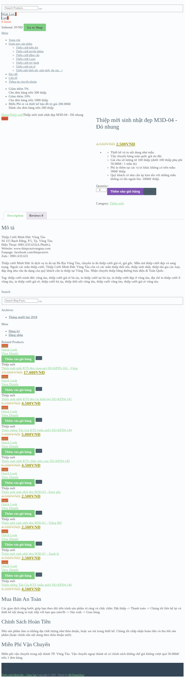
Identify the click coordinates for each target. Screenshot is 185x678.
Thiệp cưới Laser (25, 59)
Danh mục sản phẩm (20, 43)
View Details (9, 353)
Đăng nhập (16, 335)
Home (5, 115)
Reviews (36, 215)
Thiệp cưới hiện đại (27, 47)
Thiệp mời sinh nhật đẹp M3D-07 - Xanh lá (30, 554)
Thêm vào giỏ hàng (125, 191)
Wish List (9, 14)
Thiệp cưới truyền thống (30, 51)
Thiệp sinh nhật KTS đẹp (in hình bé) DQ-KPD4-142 (36, 399)
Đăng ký (14, 331)
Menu (4, 33)
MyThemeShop (76, 675)
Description (15, 215)
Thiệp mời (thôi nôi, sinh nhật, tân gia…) (39, 70)
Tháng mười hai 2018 (23, 317)
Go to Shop (35, 27)
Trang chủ (14, 40)
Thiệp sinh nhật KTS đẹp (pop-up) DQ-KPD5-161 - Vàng (39, 368)
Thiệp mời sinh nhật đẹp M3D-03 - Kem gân (31, 492)
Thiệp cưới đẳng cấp (27, 55)
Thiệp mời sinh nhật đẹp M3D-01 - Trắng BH (31, 523)
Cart (5, 18)
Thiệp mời (16, 115)
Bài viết (13, 74)
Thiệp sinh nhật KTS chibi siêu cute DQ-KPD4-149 (35, 461)
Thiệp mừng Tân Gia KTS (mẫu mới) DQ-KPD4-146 (36, 585)
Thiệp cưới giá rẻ (25, 66)
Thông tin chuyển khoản (23, 81)
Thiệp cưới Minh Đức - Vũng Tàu (18, 675)
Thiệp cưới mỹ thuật (27, 62)
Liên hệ (13, 77)
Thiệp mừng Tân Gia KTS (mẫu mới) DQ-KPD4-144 (36, 430)
